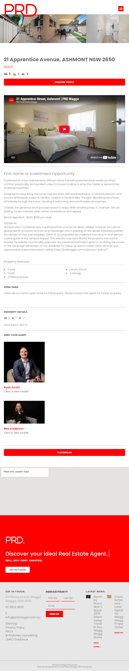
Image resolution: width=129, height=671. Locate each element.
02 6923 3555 (15, 607)
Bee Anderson (14, 428)
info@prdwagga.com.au (23, 617)
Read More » (121, 633)
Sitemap (11, 623)
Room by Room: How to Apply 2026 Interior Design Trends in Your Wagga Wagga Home (99, 617)
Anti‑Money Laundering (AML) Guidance (22, 637)
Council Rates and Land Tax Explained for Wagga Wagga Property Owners (121, 612)
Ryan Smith (12, 387)
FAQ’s (9, 631)
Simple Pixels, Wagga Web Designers (74, 666)
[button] (120, 8)
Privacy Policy (15, 627)
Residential (17, 649)
